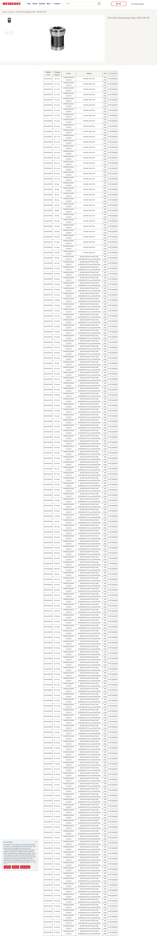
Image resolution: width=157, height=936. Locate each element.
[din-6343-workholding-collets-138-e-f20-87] (57, 38)
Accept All (7, 867)
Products (11, 12)
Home (5, 12)
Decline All (15, 867)
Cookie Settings (25, 867)
